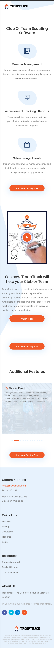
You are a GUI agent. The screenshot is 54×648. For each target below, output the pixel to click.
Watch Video (27, 319)
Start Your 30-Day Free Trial (27, 189)
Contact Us (7, 531)
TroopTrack (45, 603)
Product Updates (10, 567)
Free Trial (6, 536)
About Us (6, 521)
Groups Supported (11, 562)
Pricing (5, 526)
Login (5, 542)
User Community (10, 572)
